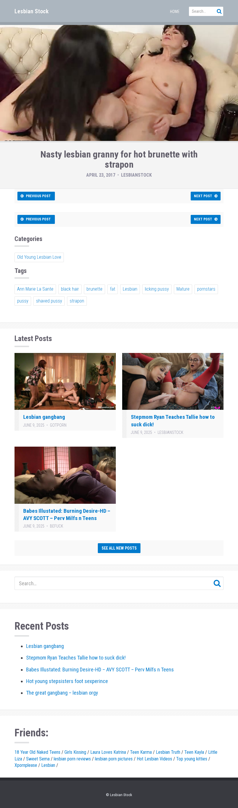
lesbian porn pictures (114, 759)
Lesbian (130, 289)
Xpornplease (26, 765)
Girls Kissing (75, 752)
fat (112, 289)
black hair (70, 289)
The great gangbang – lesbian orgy (62, 693)
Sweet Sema (38, 759)
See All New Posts (119, 548)
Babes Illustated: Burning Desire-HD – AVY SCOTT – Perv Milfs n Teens (100, 669)
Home (175, 11)
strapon (77, 301)
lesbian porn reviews (72, 759)
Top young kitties (191, 759)
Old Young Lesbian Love (39, 257)
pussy (22, 301)
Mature (183, 289)
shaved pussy (49, 301)
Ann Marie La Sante (35, 289)
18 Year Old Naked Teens (37, 752)
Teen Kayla (194, 752)
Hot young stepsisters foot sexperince (67, 681)
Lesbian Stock (32, 11)
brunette (94, 289)
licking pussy (157, 289)
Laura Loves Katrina (108, 752)
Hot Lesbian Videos (154, 759)
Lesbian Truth (168, 752)
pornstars (206, 289)
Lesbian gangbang (44, 417)
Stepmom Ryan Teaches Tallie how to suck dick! (76, 658)
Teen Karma (141, 752)
